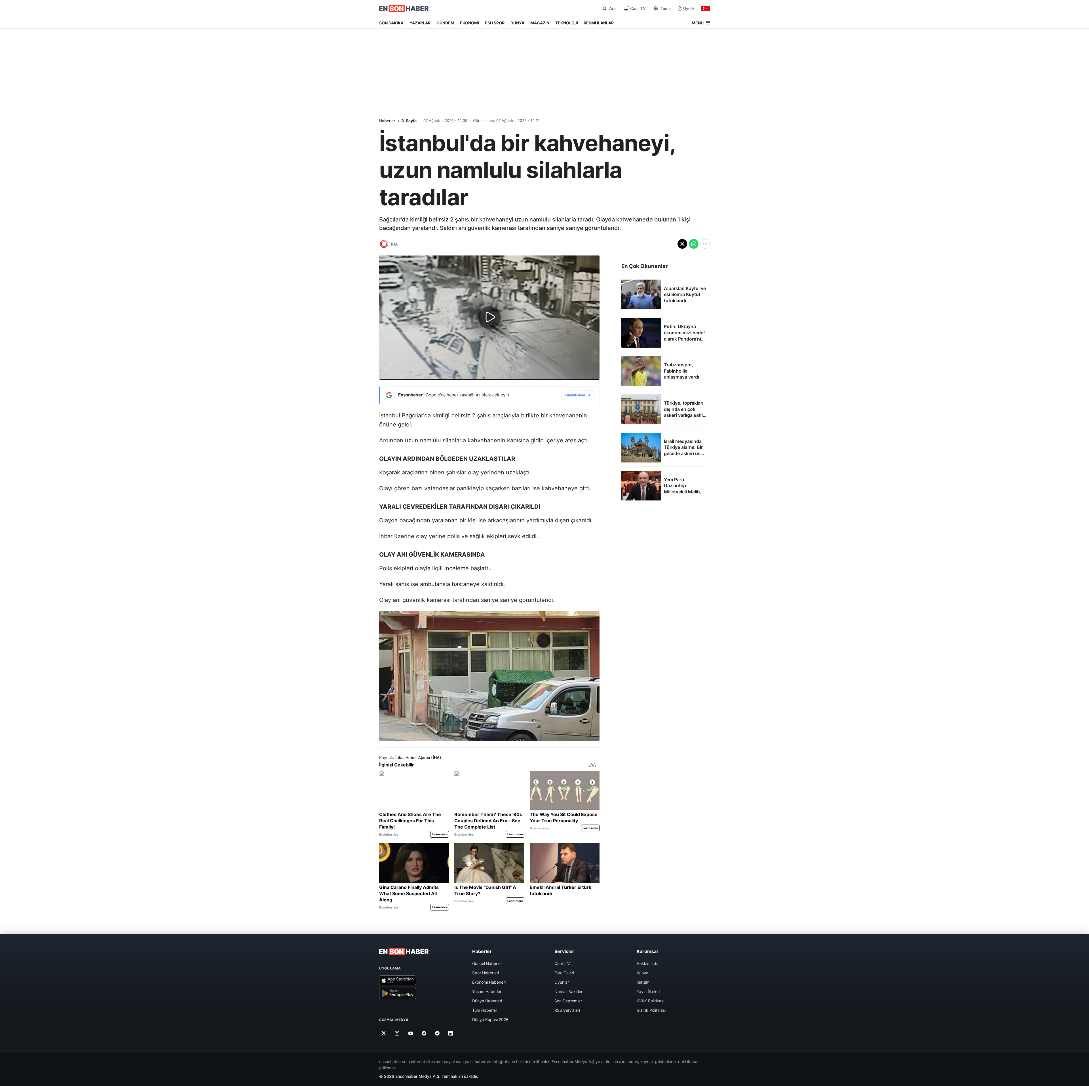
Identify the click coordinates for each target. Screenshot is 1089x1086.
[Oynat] (489, 317)
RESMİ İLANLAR (599, 22)
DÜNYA (517, 22)
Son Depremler (568, 1000)
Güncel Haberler (487, 963)
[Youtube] (410, 1033)
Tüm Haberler (484, 1010)
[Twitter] (384, 1033)
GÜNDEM (445, 22)
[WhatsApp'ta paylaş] (693, 244)
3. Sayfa (409, 120)
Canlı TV (562, 963)
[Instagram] (397, 1033)
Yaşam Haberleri (487, 991)
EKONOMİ (469, 22)
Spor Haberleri (485, 972)
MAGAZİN (539, 22)
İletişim (643, 982)
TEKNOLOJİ (566, 22)
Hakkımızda (648, 963)
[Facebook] (424, 1033)
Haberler (387, 120)
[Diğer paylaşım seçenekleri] (705, 244)
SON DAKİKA (391, 22)
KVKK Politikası (650, 1000)
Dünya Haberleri (487, 1000)
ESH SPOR (495, 22)
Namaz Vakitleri (568, 991)
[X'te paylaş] (682, 244)
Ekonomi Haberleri (489, 982)
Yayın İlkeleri (648, 991)
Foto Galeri (564, 972)
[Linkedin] (450, 1033)
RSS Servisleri (567, 1010)
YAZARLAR (420, 22)
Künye (642, 972)
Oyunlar (561, 982)
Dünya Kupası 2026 (490, 1019)
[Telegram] (437, 1033)
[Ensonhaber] (404, 8)
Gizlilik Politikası (651, 1010)
